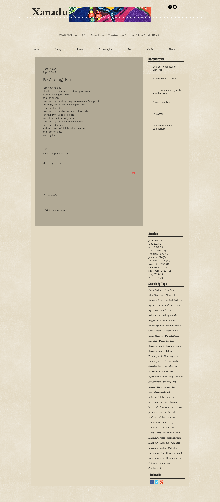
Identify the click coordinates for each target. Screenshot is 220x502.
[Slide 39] (160, 17)
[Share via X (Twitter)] (52, 163)
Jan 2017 (179, 376)
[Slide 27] (71, 17)
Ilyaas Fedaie (154, 376)
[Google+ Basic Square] (161, 482)
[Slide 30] (127, 17)
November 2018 (174, 452)
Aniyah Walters (174, 299)
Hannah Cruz (170, 366)
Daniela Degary (172, 335)
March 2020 (154, 427)
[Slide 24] (49, 17)
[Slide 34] (142, 17)
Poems (46, 153)
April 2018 (164, 305)
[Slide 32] (134, 17)
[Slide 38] (156, 17)
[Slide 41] (167, 17)
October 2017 (165, 463)
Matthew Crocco (156, 437)
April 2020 (153, 310)
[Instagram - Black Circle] (170, 7)
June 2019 (165, 407)
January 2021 (170, 386)
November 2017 (156, 452)
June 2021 (153, 412)
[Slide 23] (82, 17)
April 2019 (176, 305)
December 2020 (156, 350)
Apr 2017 (152, 305)
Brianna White (173, 325)
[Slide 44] (179, 17)
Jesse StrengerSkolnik (159, 391)
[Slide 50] (201, 17)
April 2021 (166, 310)
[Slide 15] (38, 17)
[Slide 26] (112, 17)
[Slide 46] (186, 17)
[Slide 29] (101, 17)
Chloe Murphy (155, 335)
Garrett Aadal (171, 361)
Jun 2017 (174, 401)
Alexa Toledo (172, 294)
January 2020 (155, 386)
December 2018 (156, 345)
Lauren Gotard (167, 412)
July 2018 (170, 396)
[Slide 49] (197, 17)
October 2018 (154, 468)
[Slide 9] (23, 17)
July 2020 (153, 401)
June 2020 (177, 407)
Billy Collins (169, 320)
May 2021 (153, 447)
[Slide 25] (53, 17)
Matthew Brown (171, 432)
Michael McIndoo (168, 447)
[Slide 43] (175, 17)
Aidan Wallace (155, 289)
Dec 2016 (152, 340)
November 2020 (174, 458)
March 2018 (154, 422)
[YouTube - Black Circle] (175, 7)
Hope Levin (154, 371)
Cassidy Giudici (170, 330)
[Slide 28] (119, 17)
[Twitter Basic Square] (156, 482)
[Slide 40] (164, 17)
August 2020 (154, 320)
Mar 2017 (172, 417)
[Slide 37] (153, 17)
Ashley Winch (170, 315)
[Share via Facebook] (44, 163)
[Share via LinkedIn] (60, 163)
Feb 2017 (170, 350)
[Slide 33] (138, 17)
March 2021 (168, 427)
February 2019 (171, 356)
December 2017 (166, 340)
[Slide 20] (19, 17)
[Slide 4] (30, 17)
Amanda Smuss (156, 299)
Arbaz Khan (154, 315)
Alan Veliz (170, 289)
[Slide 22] (45, 17)
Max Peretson (174, 437)
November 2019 (156, 458)
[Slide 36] (149, 17)
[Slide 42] (171, 17)
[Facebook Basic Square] (152, 482)
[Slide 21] (42, 17)
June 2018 (153, 407)
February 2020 (155, 361)
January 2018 (154, 381)
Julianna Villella (156, 396)
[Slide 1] (34, 17)
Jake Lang (168, 376)
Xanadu (50, 12)
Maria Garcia (154, 432)
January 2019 (169, 381)
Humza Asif (168, 371)
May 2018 (164, 442)
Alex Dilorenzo (156, 294)
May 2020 (175, 442)
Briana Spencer (156, 325)
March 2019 (167, 422)
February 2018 (155, 356)
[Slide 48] (193, 17)
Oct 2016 (152, 463)
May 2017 (153, 442)
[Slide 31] (130, 17)
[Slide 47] (190, 17)
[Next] (146, 15)
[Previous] (73, 15)
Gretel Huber (155, 366)
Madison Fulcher (157, 417)
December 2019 (173, 345)
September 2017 (60, 153)
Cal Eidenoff (154, 330)
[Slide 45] (182, 17)
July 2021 (164, 401)
